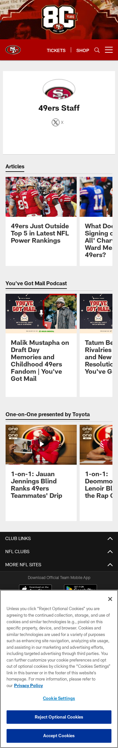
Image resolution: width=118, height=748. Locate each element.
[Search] (97, 50)
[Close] (110, 599)
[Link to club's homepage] (13, 47)
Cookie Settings (59, 698)
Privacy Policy (28, 685)
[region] (59, 669)
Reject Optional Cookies (59, 717)
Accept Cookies (59, 735)
